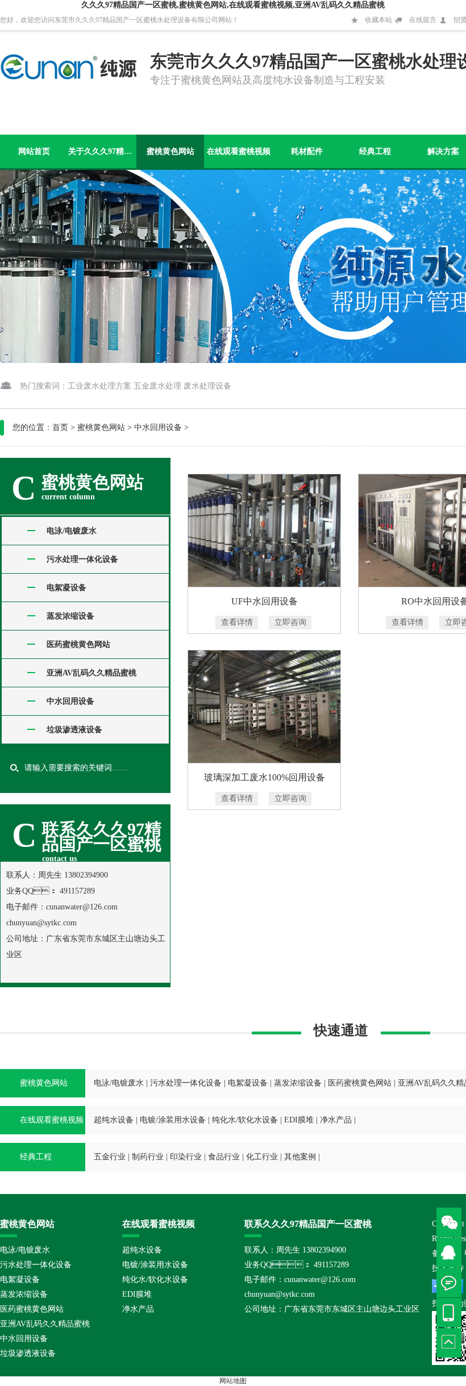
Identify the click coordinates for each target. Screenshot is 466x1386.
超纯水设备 (114, 1120)
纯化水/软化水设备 (245, 1120)
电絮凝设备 (66, 587)
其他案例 (300, 1157)
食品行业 (224, 1157)
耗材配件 (307, 151)
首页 (60, 427)
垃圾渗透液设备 (74, 729)
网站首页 (34, 151)
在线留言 (422, 20)
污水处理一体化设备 (82, 559)
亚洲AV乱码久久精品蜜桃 (91, 673)
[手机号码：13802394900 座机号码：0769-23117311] (451, 1312)
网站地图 (233, 1381)
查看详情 (237, 622)
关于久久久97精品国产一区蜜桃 (102, 151)
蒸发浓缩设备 (70, 616)
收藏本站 (378, 20)
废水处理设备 (207, 386)
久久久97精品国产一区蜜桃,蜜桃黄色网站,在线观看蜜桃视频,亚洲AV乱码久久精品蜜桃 (233, 5)
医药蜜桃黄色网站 (78, 644)
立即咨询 (290, 622)
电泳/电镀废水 (72, 531)
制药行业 (148, 1157)
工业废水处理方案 (99, 386)
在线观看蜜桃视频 (239, 151)
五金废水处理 (157, 386)
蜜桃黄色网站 (170, 151)
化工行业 (262, 1157)
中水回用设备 (158, 427)
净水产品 (336, 1120)
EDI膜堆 (299, 1120)
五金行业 (110, 1157)
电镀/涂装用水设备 (173, 1120)
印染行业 (186, 1157)
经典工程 (375, 151)
